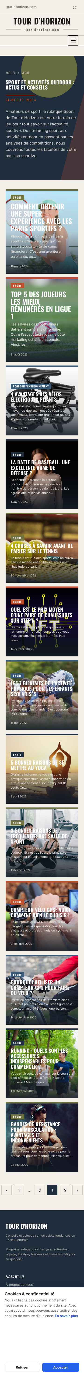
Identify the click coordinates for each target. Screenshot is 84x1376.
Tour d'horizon (42, 21)
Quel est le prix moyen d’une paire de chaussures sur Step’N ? (41, 615)
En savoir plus (66, 1316)
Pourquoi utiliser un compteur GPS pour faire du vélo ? (40, 987)
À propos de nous (19, 1284)
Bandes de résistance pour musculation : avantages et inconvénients (35, 1132)
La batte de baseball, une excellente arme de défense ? (40, 467)
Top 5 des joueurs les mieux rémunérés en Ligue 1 (41, 305)
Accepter (60, 1367)
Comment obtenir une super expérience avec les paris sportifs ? (41, 217)
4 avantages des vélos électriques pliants (36, 396)
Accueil (11, 73)
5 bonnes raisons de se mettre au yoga (37, 765)
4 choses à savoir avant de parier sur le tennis (42, 548)
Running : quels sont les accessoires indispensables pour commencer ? (39, 1058)
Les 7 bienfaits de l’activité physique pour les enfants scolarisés (42, 688)
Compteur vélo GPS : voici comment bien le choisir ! (40, 912)
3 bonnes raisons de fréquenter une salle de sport (39, 836)
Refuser (22, 1367)
